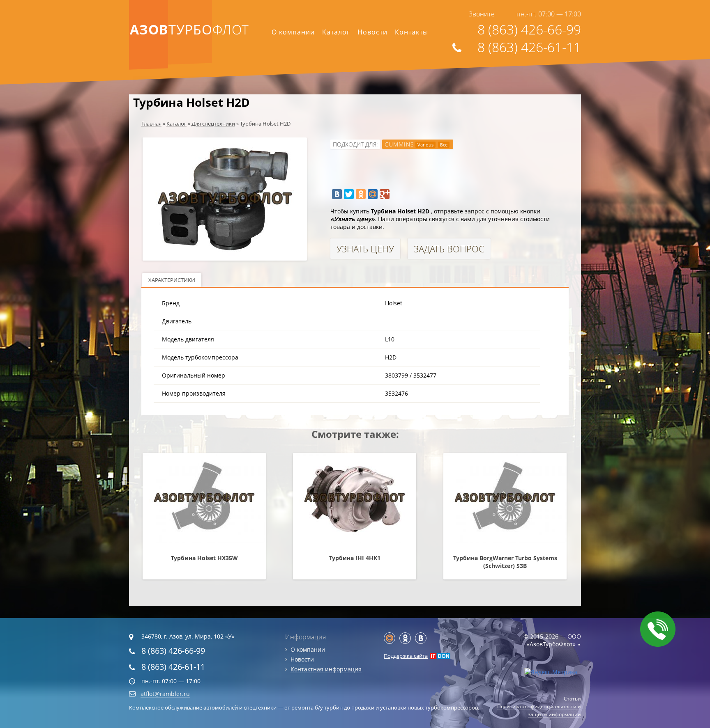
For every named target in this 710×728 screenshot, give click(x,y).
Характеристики (171, 280)
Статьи (572, 698)
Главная (151, 123)
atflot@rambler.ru (165, 694)
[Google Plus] (385, 194)
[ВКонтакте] (337, 194)
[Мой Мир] (373, 194)
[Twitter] (349, 194)
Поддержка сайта (406, 655)
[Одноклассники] (361, 194)
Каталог (336, 32)
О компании (293, 32)
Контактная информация (326, 669)
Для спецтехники (213, 123)
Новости (372, 32)
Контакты (411, 32)
